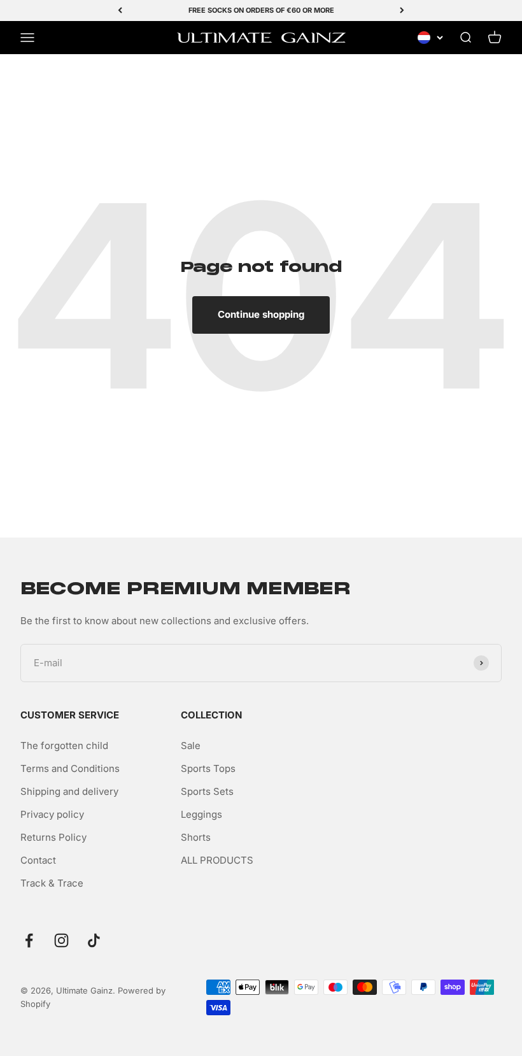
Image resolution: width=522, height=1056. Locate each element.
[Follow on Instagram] (61, 940)
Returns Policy (53, 837)
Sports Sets (207, 791)
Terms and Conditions (70, 768)
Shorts (196, 837)
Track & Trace (51, 883)
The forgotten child (64, 745)
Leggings (201, 814)
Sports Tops (208, 768)
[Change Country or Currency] (430, 37)
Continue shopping (261, 314)
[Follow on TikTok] (93, 940)
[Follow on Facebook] (29, 940)
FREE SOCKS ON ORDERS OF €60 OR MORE (261, 10)
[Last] (120, 10)
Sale (191, 745)
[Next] (402, 10)
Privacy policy (52, 814)
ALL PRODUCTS (217, 860)
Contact (38, 860)
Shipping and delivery (69, 791)
